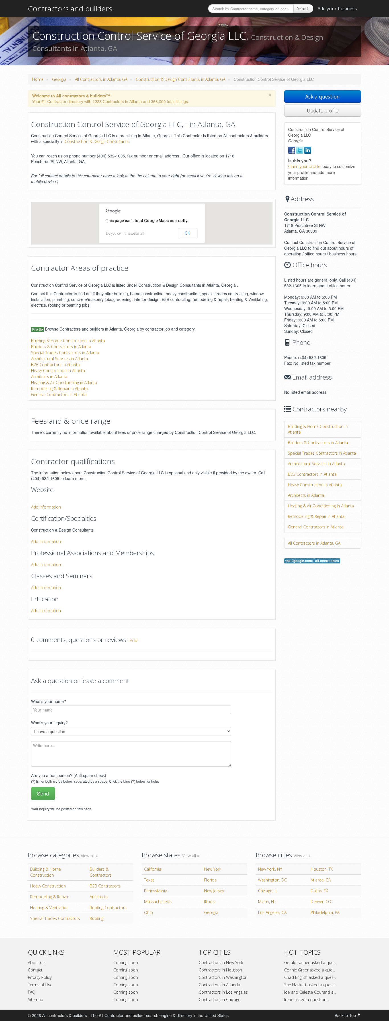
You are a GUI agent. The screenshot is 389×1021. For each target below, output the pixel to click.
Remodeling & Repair (49, 896)
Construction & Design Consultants (97, 141)
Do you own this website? (125, 233)
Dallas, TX (319, 890)
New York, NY (270, 869)
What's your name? (48, 701)
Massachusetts (158, 901)
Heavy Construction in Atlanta (58, 370)
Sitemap (35, 999)
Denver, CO (321, 901)
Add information (46, 507)
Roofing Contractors (108, 907)
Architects (99, 896)
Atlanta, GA (321, 880)
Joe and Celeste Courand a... (310, 992)
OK (187, 233)
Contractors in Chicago (220, 999)
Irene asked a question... (306, 999)
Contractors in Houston (220, 970)
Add (133, 640)
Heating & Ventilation (49, 907)
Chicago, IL (267, 890)
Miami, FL (266, 901)
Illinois (209, 901)
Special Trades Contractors (55, 918)
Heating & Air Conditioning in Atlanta (64, 382)
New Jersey (214, 890)
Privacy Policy (40, 977)
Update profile (322, 110)
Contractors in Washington (223, 977)
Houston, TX (322, 869)
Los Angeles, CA (272, 912)
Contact (35, 970)
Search (303, 8)
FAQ (31, 992)
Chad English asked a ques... (310, 977)
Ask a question (322, 96)
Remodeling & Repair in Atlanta (59, 388)
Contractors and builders (70, 8)
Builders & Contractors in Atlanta (61, 346)
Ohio (148, 912)
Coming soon (125, 962)
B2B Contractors (105, 886)
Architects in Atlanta (49, 376)
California (152, 869)
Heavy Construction (48, 886)
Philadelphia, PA (325, 912)
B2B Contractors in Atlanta (55, 364)
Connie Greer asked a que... (309, 970)
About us (36, 962)
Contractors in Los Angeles (223, 992)
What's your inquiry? (49, 722)
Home (38, 79)
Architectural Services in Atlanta (59, 358)
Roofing (96, 918)
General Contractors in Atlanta (59, 394)
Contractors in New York (221, 962)
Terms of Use (40, 984)
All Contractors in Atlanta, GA (101, 79)
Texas (149, 880)
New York (212, 869)
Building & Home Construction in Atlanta (68, 340)
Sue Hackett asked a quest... (310, 984)
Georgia (59, 79)
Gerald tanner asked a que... (310, 962)
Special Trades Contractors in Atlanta (65, 352)
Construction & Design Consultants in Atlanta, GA (180, 79)
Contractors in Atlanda (219, 984)
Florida (210, 880)
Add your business (337, 8)
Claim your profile (304, 166)
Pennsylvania (155, 890)
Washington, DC (272, 880)
